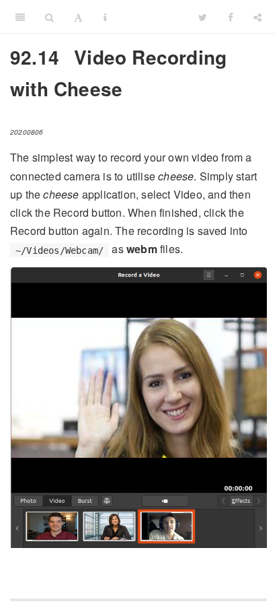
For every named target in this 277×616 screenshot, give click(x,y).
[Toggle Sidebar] (20, 17)
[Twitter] (202, 17)
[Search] (49, 17)
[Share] (257, 17)
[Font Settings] (78, 17)
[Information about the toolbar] (105, 17)
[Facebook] (230, 17)
